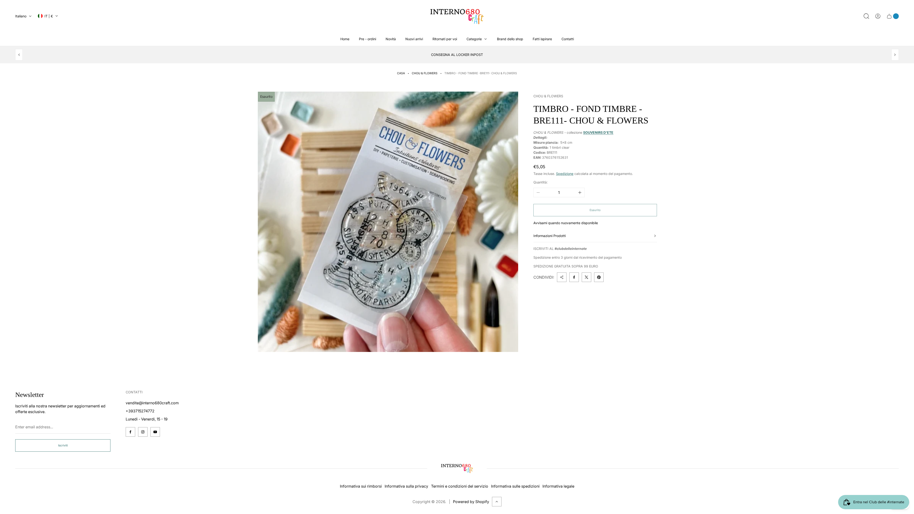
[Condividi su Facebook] (574, 277)
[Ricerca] (866, 16)
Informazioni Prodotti (549, 236)
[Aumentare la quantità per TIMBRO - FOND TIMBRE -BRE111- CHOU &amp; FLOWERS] (579, 192)
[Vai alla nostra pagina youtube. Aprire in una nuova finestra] (155, 432)
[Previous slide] (19, 54)
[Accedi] (878, 16)
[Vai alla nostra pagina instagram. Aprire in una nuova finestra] (143, 432)
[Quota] (561, 277)
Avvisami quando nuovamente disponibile (565, 223)
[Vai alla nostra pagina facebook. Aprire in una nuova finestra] (130, 432)
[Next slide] (895, 54)
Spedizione (564, 174)
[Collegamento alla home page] (457, 468)
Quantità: (540, 182)
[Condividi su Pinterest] (599, 277)
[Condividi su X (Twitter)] (586, 277)
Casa (401, 73)
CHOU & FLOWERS (424, 73)
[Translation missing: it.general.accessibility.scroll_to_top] (497, 501)
